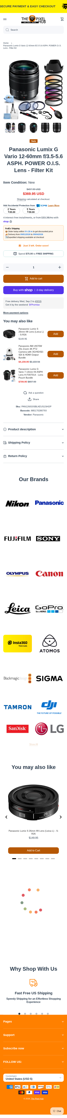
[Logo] (33, 19)
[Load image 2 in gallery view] (22, 128)
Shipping (21, 199)
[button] (62, 19)
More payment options (15, 312)
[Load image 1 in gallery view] (10, 128)
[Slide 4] (36, 1014)
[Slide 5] (42, 1014)
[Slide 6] (48, 1014)
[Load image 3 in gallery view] (33, 128)
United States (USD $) (19, 1079)
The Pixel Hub (37, 1099)
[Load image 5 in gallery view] (57, 128)
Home (6, 43)
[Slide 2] (25, 1014)
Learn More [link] (53, 205)
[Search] (6, 30)
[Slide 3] (31, 1014)
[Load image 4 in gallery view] (45, 128)
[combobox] (33, 30)
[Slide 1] (19, 1014)
